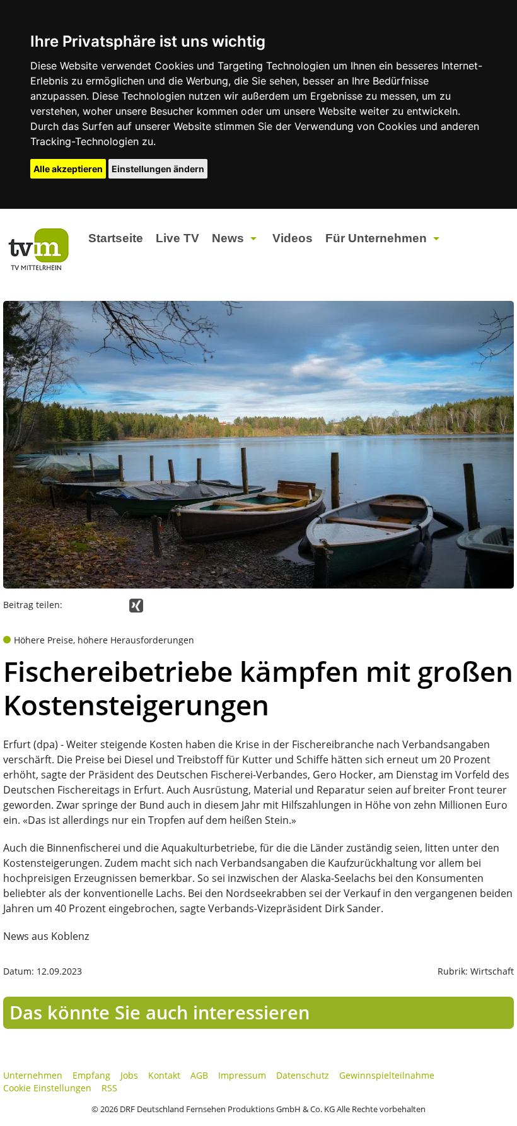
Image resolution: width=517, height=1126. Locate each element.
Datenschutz (302, 1075)
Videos (292, 238)
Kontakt (164, 1075)
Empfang (91, 1075)
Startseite (115, 238)
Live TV (177, 238)
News (228, 238)
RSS (109, 1088)
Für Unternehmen (376, 238)
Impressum (242, 1075)
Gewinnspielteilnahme (386, 1075)
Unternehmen (32, 1075)
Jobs (129, 1075)
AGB (199, 1075)
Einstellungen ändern (158, 168)
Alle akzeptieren (68, 168)
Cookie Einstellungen (47, 1088)
